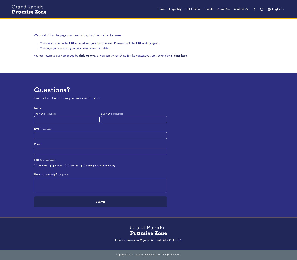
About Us (223, 9)
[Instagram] (261, 9)
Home (161, 9)
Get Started (193, 9)
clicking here (87, 56)
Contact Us (241, 9)
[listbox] (276, 9)
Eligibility (175, 9)
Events (209, 9)
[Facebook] (254, 9)
